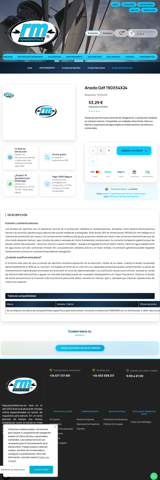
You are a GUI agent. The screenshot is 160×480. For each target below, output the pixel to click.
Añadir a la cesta (132, 150)
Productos (93, 33)
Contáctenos (146, 4)
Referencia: (90, 94)
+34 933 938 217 (103, 375)
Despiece (107, 33)
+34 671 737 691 (60, 375)
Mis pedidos (55, 424)
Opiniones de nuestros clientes (88, 426)
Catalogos (129, 4)
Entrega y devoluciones (61, 428)
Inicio (115, 4)
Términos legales (58, 442)
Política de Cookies (113, 424)
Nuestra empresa (85, 419)
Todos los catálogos (141, 421)
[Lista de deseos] (121, 33)
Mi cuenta (55, 419)
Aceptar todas (41, 469)
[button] (55, 426)
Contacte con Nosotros (116, 419)
